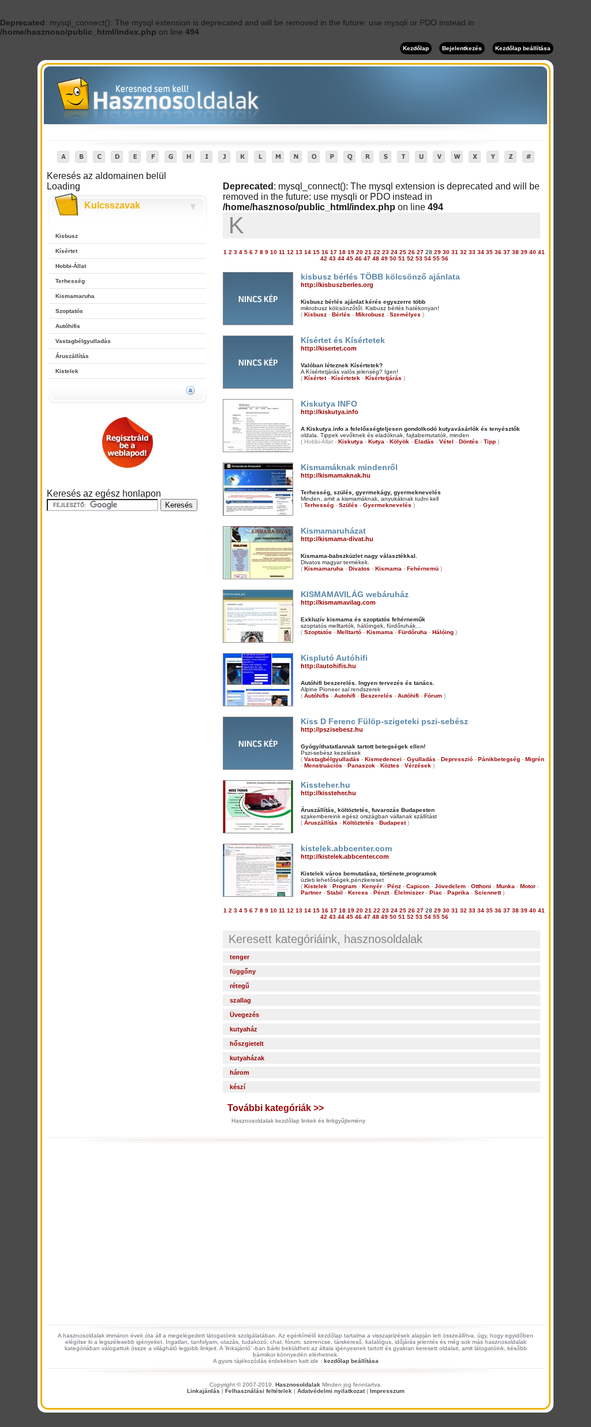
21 (368, 252)
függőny (243, 971)
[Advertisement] (127, 593)
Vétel (446, 441)
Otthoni (481, 886)
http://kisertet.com (329, 348)
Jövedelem (450, 886)
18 (342, 252)
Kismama (388, 568)
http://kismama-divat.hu (337, 538)
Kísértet (66, 251)
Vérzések (418, 765)
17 (333, 252)
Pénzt (381, 892)
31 (454, 252)
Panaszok (361, 765)
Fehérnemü (423, 568)
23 (385, 252)
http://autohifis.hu (328, 665)
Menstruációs (323, 765)
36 (498, 252)
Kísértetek (345, 378)
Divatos (359, 568)
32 (463, 252)
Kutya (376, 441)
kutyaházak (247, 1058)
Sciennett (487, 892)
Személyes (405, 314)
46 (358, 258)
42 (323, 258)
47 (367, 258)
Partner (311, 892)
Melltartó (349, 632)
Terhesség (70, 281)
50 (393, 258)
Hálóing (443, 632)
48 (375, 258)
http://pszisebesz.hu (332, 729)
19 (350, 252)
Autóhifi (408, 695)
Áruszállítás (72, 356)
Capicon (417, 886)
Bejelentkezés (462, 48)
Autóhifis (67, 326)
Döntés (468, 441)
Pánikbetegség (499, 759)
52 (410, 258)
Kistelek (66, 371)
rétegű (239, 985)
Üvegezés (244, 1014)
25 (402, 252)
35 (489, 252)
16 (324, 252)
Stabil (335, 892)
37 (506, 252)
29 (437, 252)
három (239, 1072)
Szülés (348, 505)
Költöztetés (358, 822)
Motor (528, 886)
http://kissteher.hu (328, 792)
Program (344, 886)
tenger (239, 956)
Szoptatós (69, 311)
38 (515, 252)
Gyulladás (421, 759)
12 (290, 252)
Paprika (458, 892)
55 (436, 258)
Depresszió (457, 759)
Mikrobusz (370, 314)
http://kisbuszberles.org (337, 284)
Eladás (424, 441)
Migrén (534, 759)
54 (427, 258)
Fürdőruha (412, 632)
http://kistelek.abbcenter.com (345, 856)
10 (273, 252)
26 (411, 252)
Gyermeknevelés (387, 505)
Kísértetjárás (383, 378)
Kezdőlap (416, 48)
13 (299, 252)
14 (307, 252)
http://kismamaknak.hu (336, 475)
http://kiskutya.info (329, 411)
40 (532, 252)
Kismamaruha (75, 296)
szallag (240, 1000)
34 (480, 252)
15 (316, 252)
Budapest (392, 822)
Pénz (394, 886)
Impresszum (387, 1391)
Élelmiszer (409, 892)
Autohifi (345, 695)
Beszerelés (376, 695)
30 (446, 252)
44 (341, 258)
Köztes (389, 765)
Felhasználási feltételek (258, 1391)
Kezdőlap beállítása (523, 48)
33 (472, 252)
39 (524, 252)
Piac (435, 892)
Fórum (433, 695)
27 (420, 252)
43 (332, 258)
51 (401, 258)
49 (384, 258)
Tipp (490, 441)
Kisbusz (66, 236)
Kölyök (399, 441)
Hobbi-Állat (70, 266)
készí (237, 1086)
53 (419, 258)
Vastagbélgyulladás (83, 341)
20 (359, 252)
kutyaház (243, 1029)
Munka (505, 886)
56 (445, 258)
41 (541, 252)
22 (376, 252)
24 (394, 252)
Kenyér (372, 886)
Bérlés (341, 314)
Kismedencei (383, 759)
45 (349, 258)
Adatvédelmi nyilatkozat (331, 1391)
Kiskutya (350, 441)
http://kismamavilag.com (338, 602)
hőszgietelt (247, 1043)
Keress (358, 892)
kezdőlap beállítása (351, 1361)
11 (282, 252)
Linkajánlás (203, 1391)
